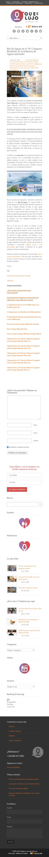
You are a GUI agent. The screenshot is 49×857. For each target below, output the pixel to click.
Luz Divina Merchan (33, 60)
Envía (10, 842)
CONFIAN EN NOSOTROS (15, 3)
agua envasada (20, 63)
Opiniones (12, 736)
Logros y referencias (15, 740)
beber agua (31, 65)
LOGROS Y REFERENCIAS (30, 2)
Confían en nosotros (15, 731)
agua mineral (30, 63)
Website (36, 441)
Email (35, 433)
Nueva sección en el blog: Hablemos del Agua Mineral (24, 334)
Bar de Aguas (24, 65)
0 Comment (39, 64)
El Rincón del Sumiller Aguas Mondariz (19, 276)
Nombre (9, 808)
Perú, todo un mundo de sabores (28, 588)
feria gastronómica (24, 68)
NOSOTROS (15, 2)
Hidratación (34, 68)
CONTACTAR (38, 3)
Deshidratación (14, 68)
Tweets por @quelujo (13, 767)
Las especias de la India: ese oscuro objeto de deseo (24, 784)
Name (35, 425)
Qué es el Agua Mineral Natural (17, 329)
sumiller (15, 70)
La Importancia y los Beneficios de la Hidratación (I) (24, 312)
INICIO (8, 2)
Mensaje (9, 826)
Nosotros (11, 726)
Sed (11, 70)
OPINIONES (28, 3)
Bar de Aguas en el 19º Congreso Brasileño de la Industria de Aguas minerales (24, 51)
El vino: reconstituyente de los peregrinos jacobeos (24, 779)
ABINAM (10, 281)
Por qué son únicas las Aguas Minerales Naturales (23, 324)
